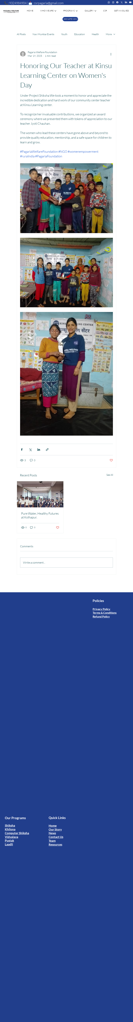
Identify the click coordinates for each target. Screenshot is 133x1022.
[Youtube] (130, 2)
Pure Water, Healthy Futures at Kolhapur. (40, 515)
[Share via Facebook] (21, 449)
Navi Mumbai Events (43, 34)
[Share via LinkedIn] (38, 449)
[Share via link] (47, 449)
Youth (64, 34)
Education (79, 34)
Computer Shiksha (17, 833)
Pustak (9, 840)
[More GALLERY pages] (95, 11)
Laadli (9, 844)
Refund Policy (101, 616)
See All (109, 474)
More (109, 34)
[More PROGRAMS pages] (77, 11)
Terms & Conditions (105, 612)
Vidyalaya (11, 837)
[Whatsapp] (109, 2)
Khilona (10, 829)
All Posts (21, 34)
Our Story (55, 829)
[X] (121, 2)
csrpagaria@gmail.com (49, 3)
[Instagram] (113, 2)
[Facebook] (117, 2)
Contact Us (56, 837)
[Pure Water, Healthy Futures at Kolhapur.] (40, 494)
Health (95, 34)
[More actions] (111, 54)
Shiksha (10, 825)
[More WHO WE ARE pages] (55, 11)
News (52, 833)
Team (52, 841)
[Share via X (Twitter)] (30, 449)
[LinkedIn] (126, 2)
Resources (55, 844)
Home (53, 825)
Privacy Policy (101, 609)
